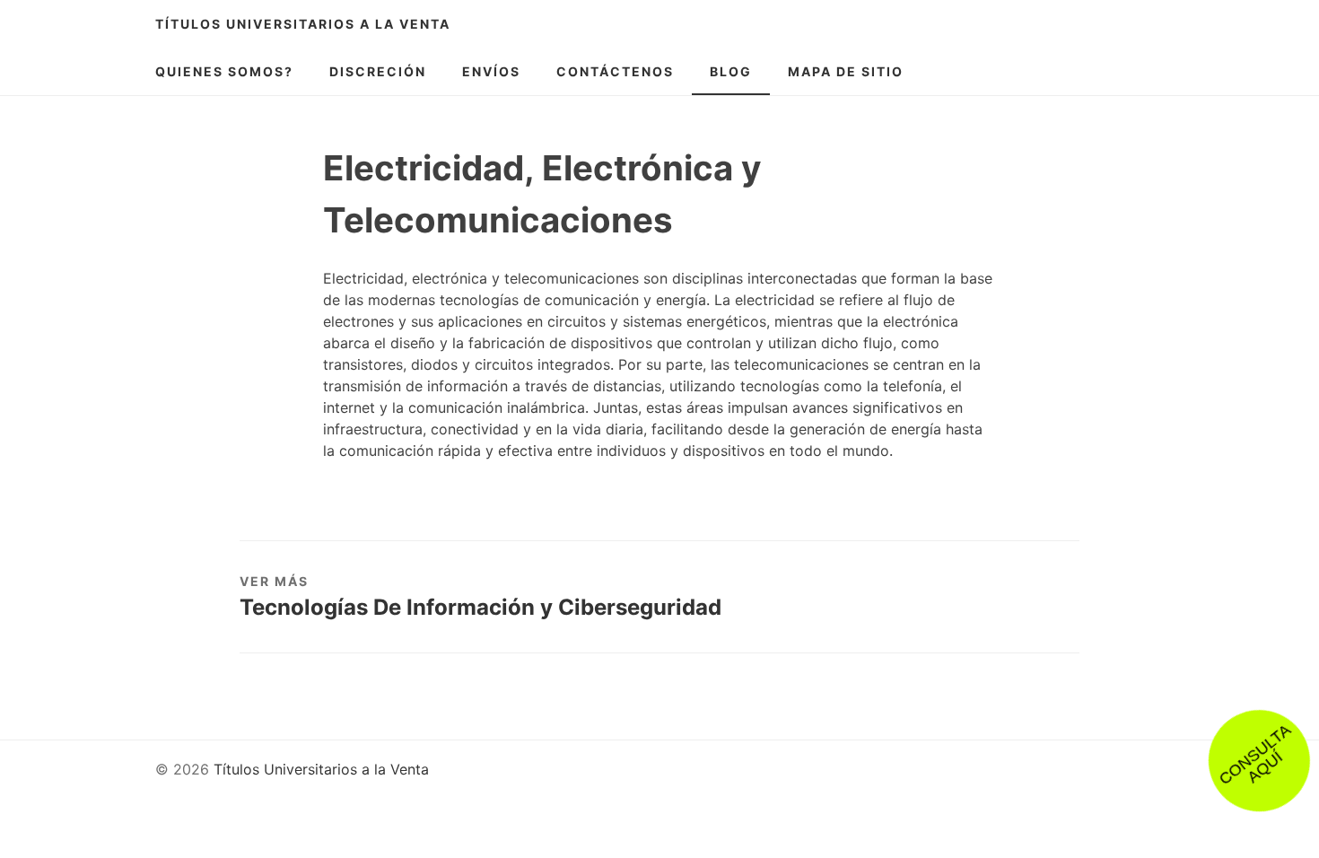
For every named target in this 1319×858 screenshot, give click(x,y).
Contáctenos (615, 71)
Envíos (491, 71)
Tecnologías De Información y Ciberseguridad (480, 607)
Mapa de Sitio (846, 71)
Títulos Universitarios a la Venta (302, 23)
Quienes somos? (224, 71)
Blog (731, 71)
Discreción (377, 71)
